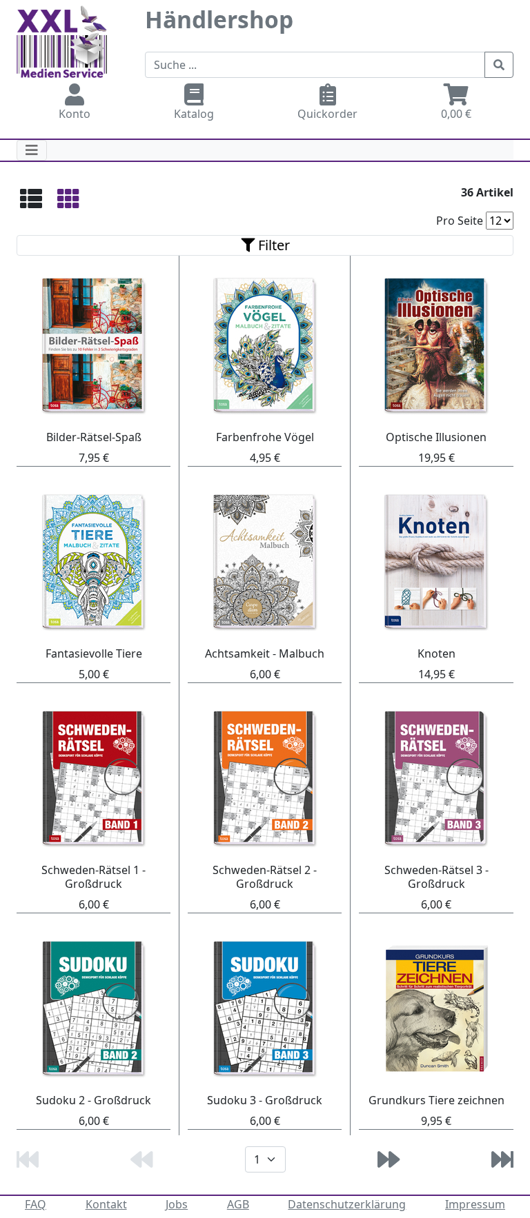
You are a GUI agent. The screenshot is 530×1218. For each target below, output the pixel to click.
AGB (238, 1204)
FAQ (35, 1204)
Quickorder (327, 113)
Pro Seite (459, 220)
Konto (74, 113)
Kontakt (106, 1204)
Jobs (177, 1204)
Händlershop (219, 19)
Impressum (475, 1204)
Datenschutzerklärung (347, 1204)
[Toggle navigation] (32, 150)
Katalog (194, 113)
